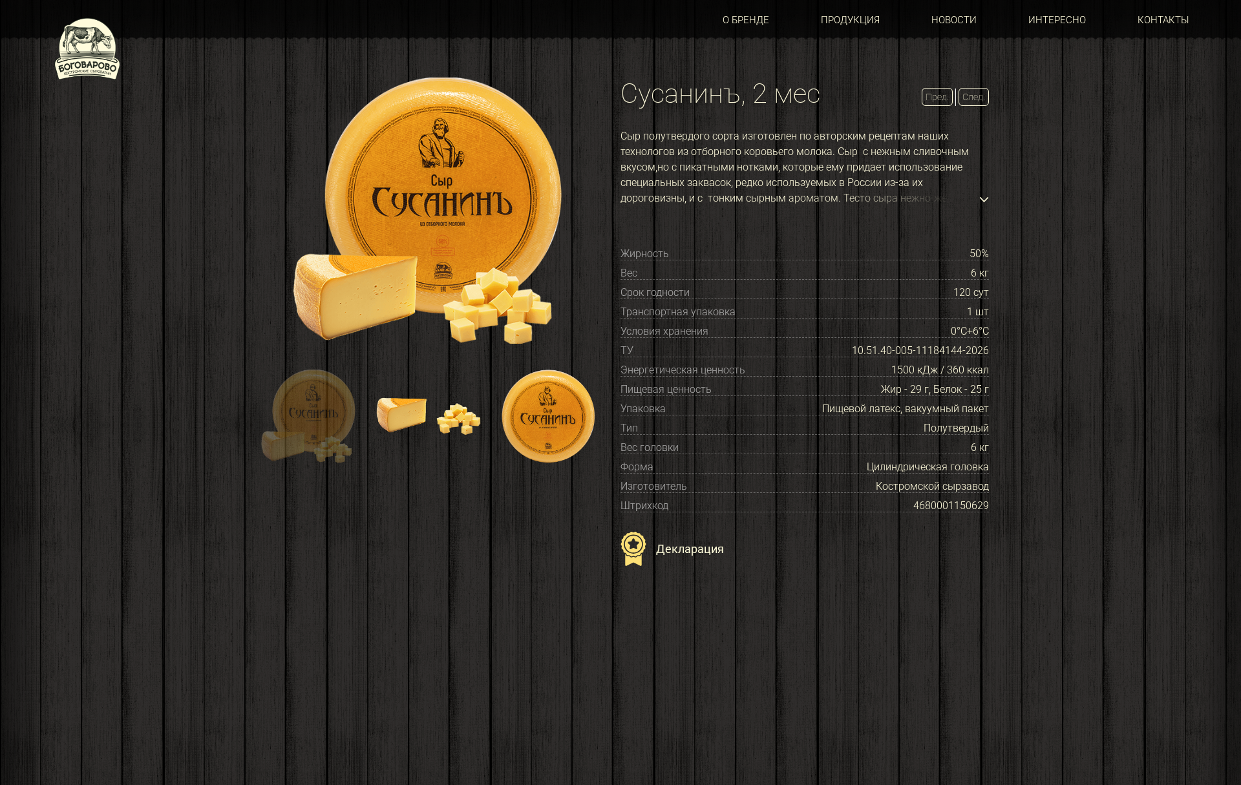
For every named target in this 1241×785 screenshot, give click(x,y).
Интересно (1057, 20)
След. (973, 97)
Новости (954, 20)
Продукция (850, 20)
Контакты (1163, 20)
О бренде (746, 20)
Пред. (937, 97)
